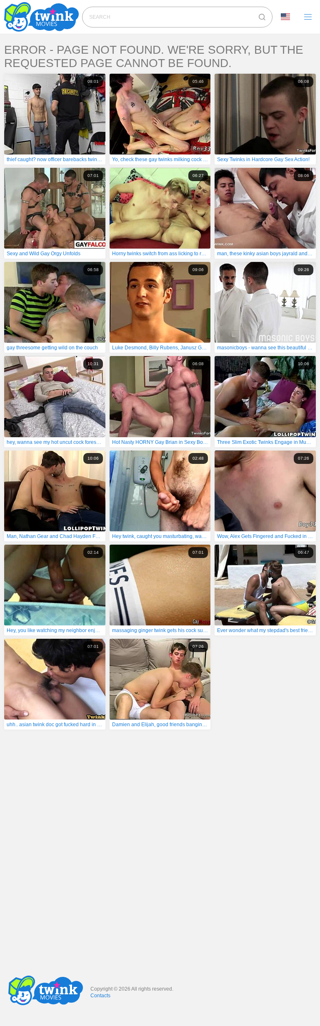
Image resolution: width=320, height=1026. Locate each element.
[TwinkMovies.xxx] (43, 17)
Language (288, 17)
